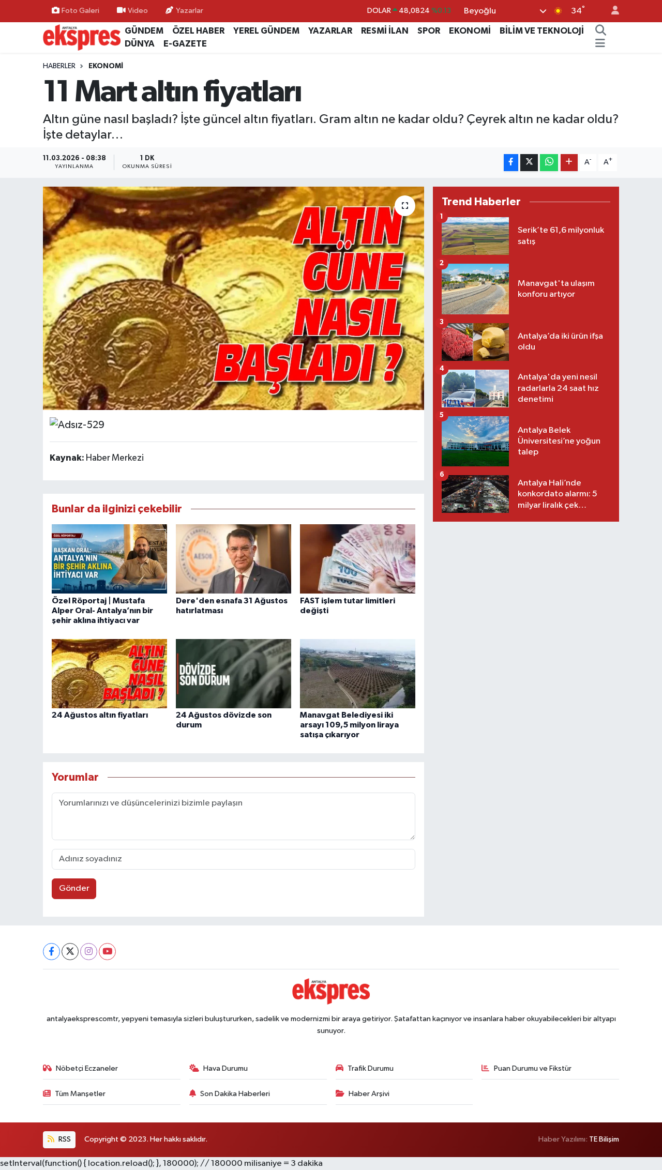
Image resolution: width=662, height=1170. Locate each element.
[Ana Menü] (600, 44)
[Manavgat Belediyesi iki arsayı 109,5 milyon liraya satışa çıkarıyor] (357, 673)
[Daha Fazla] (569, 162)
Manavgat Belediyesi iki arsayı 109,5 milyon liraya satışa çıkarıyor (349, 725)
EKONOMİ (470, 30)
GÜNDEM (144, 30)
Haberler (59, 66)
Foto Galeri (80, 10)
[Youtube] (107, 951)
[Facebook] (51, 951)
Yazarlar (189, 10)
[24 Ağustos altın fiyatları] (109, 673)
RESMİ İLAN (385, 30)
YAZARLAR (330, 30)
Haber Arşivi (369, 1094)
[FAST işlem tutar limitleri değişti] (357, 558)
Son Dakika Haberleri (235, 1094)
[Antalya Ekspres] (82, 36)
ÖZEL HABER (198, 30)
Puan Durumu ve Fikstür (532, 1068)
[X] (70, 951)
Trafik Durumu (371, 1068)
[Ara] (600, 31)
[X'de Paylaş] (529, 162)
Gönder (74, 888)
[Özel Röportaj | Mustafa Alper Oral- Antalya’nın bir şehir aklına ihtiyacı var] (109, 558)
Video (138, 10)
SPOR (428, 30)
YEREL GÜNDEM (266, 30)
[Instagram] (88, 951)
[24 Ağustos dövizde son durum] (233, 673)
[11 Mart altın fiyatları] (233, 298)
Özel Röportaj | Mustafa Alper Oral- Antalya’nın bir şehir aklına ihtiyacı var (102, 611)
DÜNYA (140, 43)
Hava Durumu (225, 1068)
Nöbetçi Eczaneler (87, 1068)
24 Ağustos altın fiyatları (100, 715)
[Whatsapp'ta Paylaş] (549, 162)
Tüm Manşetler (80, 1094)
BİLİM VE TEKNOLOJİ (542, 30)
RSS (64, 1139)
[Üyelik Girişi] (611, 11)
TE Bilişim (604, 1139)
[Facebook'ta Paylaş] (511, 162)
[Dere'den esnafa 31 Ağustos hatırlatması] (233, 558)
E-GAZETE (185, 43)
